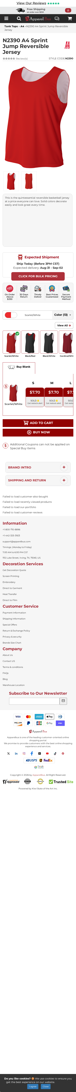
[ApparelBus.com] (38, 18)
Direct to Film (10, 600)
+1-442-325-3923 (11, 535)
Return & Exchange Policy (16, 630)
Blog (5, 679)
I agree (32, 1086)
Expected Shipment (41, 257)
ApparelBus (39, 775)
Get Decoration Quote (14, 570)
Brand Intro (19, 467)
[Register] (69, 10)
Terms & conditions (13, 667)
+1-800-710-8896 (11, 529)
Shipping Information (14, 618)
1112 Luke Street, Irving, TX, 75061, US (21, 557)
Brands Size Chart (12, 642)
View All (62, 325)
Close (46, 1086)
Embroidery (9, 582)
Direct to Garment (12, 588)
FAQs (5, 673)
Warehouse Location (14, 685)
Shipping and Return (27, 480)
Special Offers (10, 624)
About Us (8, 655)
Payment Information (14, 612)
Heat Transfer (10, 594)
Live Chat (57, 18)
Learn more (62, 1082)
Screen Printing (11, 576)
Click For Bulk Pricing (38, 276)
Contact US (9, 661)
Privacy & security (12, 636)
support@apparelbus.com (17, 541)
